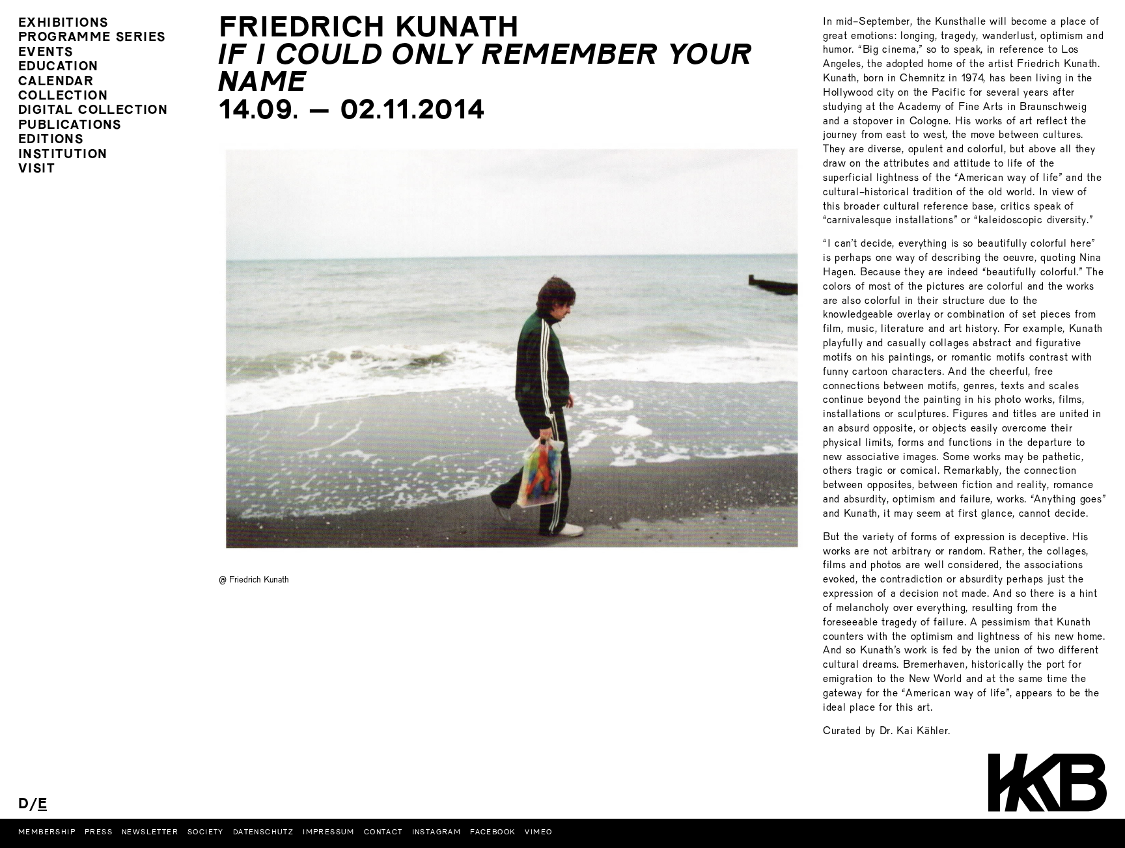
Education (58, 67)
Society (206, 832)
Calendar (56, 82)
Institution (62, 155)
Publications (70, 125)
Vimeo (538, 832)
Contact (383, 832)
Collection (63, 96)
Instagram (437, 832)
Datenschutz (263, 832)
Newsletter (150, 832)
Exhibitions (63, 23)
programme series (91, 38)
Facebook (493, 832)
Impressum (329, 832)
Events (45, 53)
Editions (50, 140)
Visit (36, 169)
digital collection (93, 110)
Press (99, 832)
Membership (47, 832)
